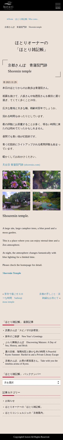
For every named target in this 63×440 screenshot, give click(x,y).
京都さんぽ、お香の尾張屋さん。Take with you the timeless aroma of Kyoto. (31, 362)
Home (10, 19)
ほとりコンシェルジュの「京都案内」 (25, 413)
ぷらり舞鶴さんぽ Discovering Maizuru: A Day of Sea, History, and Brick (30, 344)
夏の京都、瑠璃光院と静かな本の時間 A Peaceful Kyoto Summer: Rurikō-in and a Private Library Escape (32, 353)
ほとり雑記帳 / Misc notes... (27, 19)
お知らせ (10, 401)
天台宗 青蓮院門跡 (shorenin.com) (21, 164)
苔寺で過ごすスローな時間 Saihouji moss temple (13, 298)
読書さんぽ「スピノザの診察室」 (22, 330)
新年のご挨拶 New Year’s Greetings (23, 336)
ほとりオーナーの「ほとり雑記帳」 (24, 407)
